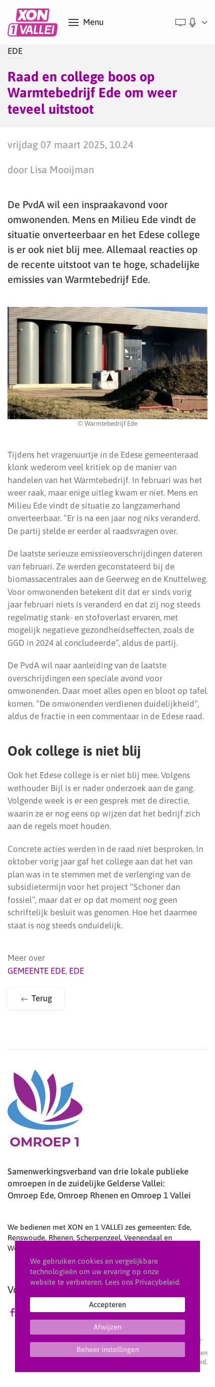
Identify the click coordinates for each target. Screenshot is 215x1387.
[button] (86, 22)
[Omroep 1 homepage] (45, 1112)
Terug (41, 998)
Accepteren (107, 1304)
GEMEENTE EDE (37, 971)
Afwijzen (108, 1327)
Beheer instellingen (107, 1349)
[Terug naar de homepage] (34, 22)
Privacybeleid (157, 1282)
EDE (15, 51)
